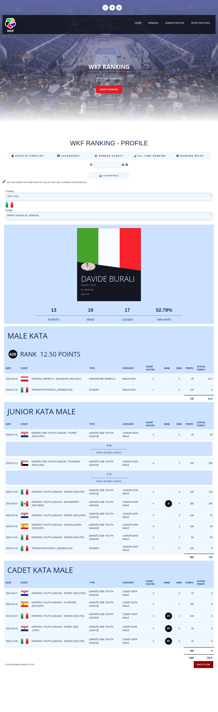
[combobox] (109, 197)
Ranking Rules (191, 156)
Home (138, 23)
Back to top (203, 664)
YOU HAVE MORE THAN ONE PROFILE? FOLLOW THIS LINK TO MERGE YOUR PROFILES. (46, 182)
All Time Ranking (151, 156)
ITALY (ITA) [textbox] (13, 196)
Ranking (153, 23)
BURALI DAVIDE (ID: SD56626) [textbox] (23, 215)
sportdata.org (200, 23)
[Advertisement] (109, 689)
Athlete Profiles (29, 156)
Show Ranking (109, 89)
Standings (110, 176)
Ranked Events (110, 156)
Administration (174, 23)
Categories (70, 156)
